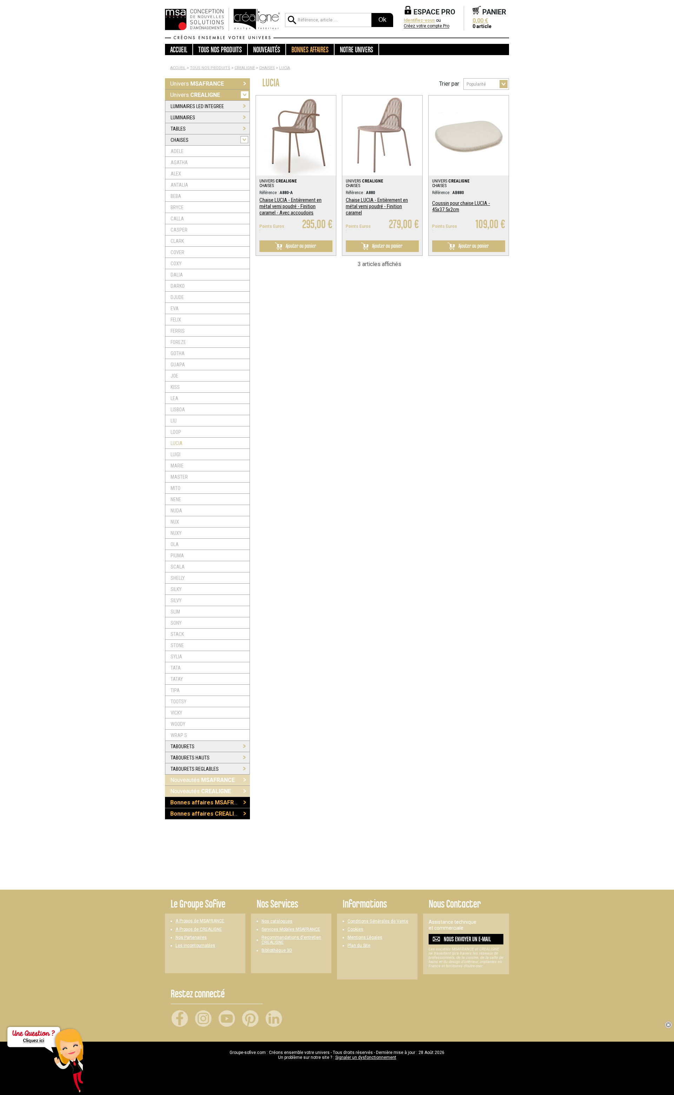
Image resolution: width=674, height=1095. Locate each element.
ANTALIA (179, 185)
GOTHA (178, 353)
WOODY (178, 724)
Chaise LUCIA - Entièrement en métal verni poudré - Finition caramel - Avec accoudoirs (290, 206)
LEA (174, 398)
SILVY (176, 600)
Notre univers (356, 49)
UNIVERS (278, 181)
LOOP (176, 432)
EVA (175, 308)
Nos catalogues (277, 921)
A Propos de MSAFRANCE (200, 921)
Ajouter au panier (300, 246)
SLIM (175, 612)
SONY (176, 623)
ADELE (177, 151)
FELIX (176, 320)
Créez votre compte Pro (426, 26)
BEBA (176, 196)
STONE (177, 645)
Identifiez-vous (419, 20)
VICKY (176, 713)
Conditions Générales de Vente (378, 921)
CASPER (179, 230)
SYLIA (176, 656)
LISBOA (178, 409)
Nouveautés (202, 780)
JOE (174, 376)
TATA (176, 668)
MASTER (179, 477)
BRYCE (177, 207)
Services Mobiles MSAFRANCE (291, 929)
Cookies (355, 929)
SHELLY (178, 578)
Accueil (178, 49)
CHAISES (267, 68)
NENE (176, 499)
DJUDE (177, 297)
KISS (175, 387)
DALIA (177, 275)
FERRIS (178, 331)
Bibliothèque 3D (277, 950)
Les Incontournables (195, 945)
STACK (177, 634)
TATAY (177, 679)
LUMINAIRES (183, 117)
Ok (382, 20)
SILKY (176, 589)
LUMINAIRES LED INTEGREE (197, 106)
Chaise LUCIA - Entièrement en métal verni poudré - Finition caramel (377, 206)
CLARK (177, 241)
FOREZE (178, 342)
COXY (176, 263)
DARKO (178, 286)
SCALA (178, 567)
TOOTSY (178, 701)
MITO (175, 488)
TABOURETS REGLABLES (195, 769)
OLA (175, 544)
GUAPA (178, 364)
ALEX (176, 174)
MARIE (177, 466)
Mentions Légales (365, 937)
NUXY (176, 533)
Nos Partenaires (191, 937)
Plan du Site (359, 945)
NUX (175, 522)
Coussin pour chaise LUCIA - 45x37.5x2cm (461, 206)
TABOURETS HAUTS (190, 758)
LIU (174, 421)
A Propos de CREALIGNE (199, 929)
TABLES (178, 129)
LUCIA (284, 68)
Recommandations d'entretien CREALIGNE (291, 939)
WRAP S (179, 735)
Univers (197, 83)
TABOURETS (182, 746)
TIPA (175, 690)
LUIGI (175, 454)
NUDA (176, 510)
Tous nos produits (210, 68)
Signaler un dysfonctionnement (365, 1057)
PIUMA (177, 555)
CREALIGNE (244, 68)
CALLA (177, 218)
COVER (177, 252)
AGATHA (179, 162)
